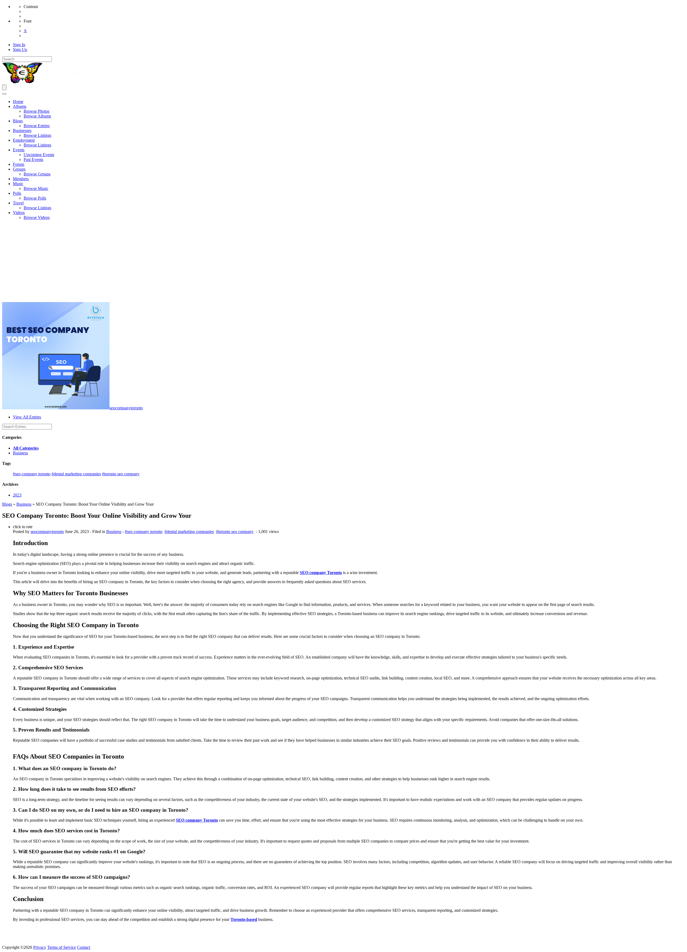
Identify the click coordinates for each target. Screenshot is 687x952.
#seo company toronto (31, 474)
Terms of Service (61, 947)
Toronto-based (244, 919)
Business (20, 453)
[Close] (4, 94)
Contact (83, 947)
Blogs (7, 504)
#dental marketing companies (76, 474)
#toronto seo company (121, 474)
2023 (17, 495)
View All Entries (27, 417)
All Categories (26, 448)
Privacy (39, 947)
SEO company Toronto (321, 572)
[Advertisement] (343, 261)
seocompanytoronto (126, 408)
